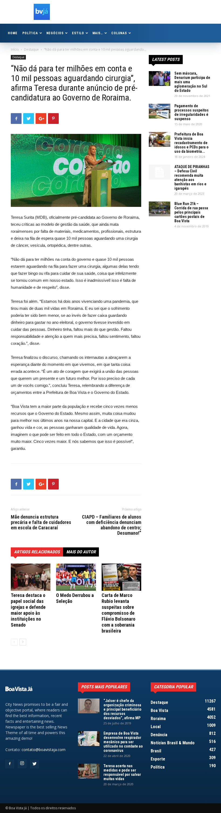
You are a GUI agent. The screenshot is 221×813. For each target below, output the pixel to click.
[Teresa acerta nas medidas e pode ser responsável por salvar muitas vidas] (88, 771)
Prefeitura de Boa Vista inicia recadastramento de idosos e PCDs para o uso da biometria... (191, 143)
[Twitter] (34, 764)
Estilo (78, 33)
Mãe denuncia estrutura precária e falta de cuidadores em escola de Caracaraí (41, 522)
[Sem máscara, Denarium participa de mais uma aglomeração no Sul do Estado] (159, 78)
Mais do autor (81, 551)
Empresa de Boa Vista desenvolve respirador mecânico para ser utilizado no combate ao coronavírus (123, 742)
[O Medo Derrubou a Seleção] (76, 577)
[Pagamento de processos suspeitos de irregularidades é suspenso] (159, 111)
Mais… (97, 33)
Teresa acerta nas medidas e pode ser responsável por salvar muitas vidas (122, 772)
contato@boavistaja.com (43, 749)
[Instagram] (22, 763)
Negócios (55, 33)
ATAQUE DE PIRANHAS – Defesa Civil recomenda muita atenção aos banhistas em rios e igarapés (191, 177)
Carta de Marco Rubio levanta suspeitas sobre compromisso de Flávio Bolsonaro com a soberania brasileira (118, 613)
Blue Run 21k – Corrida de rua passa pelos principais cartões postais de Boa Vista (191, 212)
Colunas (119, 33)
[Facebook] (9, 764)
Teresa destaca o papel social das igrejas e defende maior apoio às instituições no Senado (28, 610)
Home (13, 33)
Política (30, 33)
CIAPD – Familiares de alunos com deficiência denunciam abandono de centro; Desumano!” (111, 525)
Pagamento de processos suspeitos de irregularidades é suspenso (191, 112)
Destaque (31, 49)
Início (15, 49)
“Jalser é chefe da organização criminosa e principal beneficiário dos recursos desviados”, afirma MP (122, 709)
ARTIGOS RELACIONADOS (37, 551)
